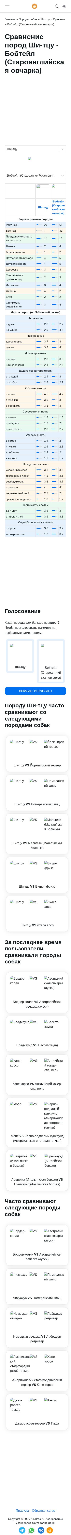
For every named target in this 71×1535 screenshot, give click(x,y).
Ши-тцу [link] (45, 19)
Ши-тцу (43, 207)
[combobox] (7, 149)
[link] (37, 754)
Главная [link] (10, 19)
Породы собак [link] (28, 19)
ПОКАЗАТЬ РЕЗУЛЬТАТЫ (35, 691)
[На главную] (34, 6)
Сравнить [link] (59, 19)
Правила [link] (22, 1510)
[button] (37, 754)
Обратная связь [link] (43, 1510)
